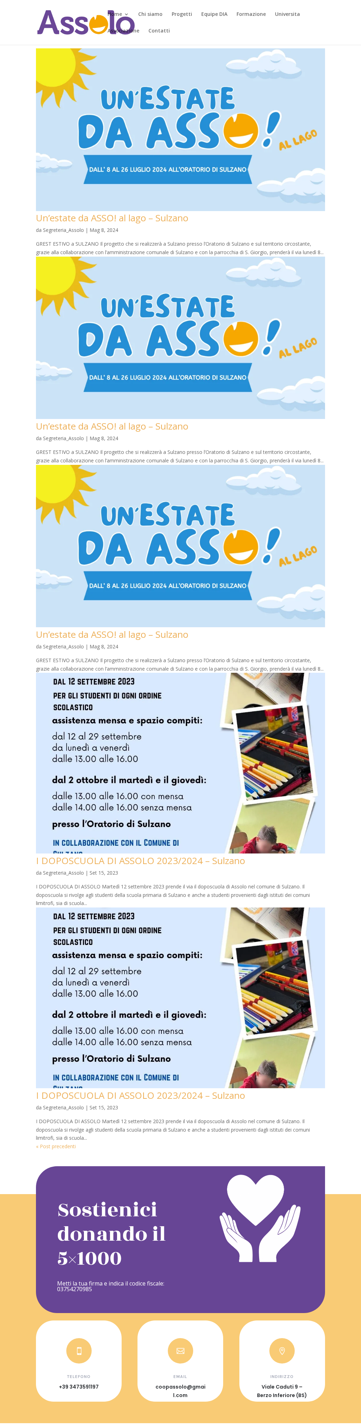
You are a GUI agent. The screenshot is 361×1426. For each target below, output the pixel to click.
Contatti (159, 31)
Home (115, 14)
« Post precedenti (56, 1146)
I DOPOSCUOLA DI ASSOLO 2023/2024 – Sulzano (140, 860)
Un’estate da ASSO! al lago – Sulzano (112, 217)
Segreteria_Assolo (63, 230)
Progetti (182, 14)
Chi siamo (150, 14)
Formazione (251, 14)
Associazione (123, 31)
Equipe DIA (214, 14)
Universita (287, 14)
